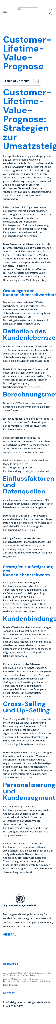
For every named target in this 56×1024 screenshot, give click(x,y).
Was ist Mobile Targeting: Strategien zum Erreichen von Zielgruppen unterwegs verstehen (26, 951)
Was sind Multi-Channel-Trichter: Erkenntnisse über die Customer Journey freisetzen (28, 945)
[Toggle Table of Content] (34, 81)
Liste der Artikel (10, 956)
